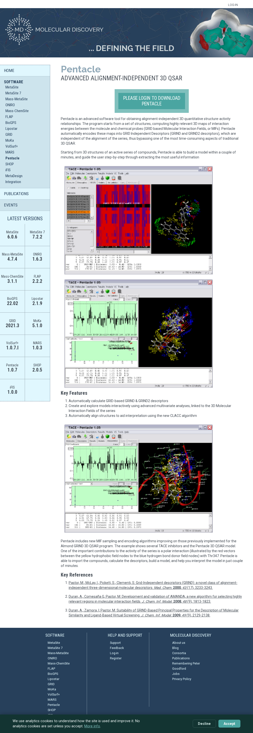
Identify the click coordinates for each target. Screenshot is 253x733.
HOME (9, 70)
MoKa (9, 140)
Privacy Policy (181, 679)
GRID (8, 134)
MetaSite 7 (13, 93)
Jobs (176, 674)
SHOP (9, 164)
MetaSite (12, 87)
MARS (9, 152)
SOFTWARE (13, 81)
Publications (181, 658)
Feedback (117, 648)
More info (92, 726)
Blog (175, 648)
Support (115, 643)
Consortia (179, 653)
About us (178, 643)
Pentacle (12, 158)
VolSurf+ (11, 146)
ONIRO (10, 105)
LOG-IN (233, 5)
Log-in (114, 653)
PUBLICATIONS (16, 193)
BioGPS (10, 122)
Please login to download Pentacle (151, 101)
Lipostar (11, 128)
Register (116, 658)
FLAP (9, 117)
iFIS (8, 170)
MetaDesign (13, 176)
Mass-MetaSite (16, 99)
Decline (204, 724)
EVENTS (11, 205)
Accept (229, 724)
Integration (13, 182)
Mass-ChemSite (17, 111)
